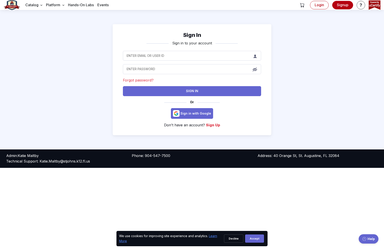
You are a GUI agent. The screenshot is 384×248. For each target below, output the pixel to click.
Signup (342, 5)
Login (319, 5)
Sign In (192, 91)
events (103, 5)
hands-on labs (81, 5)
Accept (254, 238)
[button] (302, 5)
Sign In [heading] (192, 35)
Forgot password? (138, 80)
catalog (31, 5)
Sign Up (213, 125)
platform (53, 5)
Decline (234, 238)
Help (371, 239)
